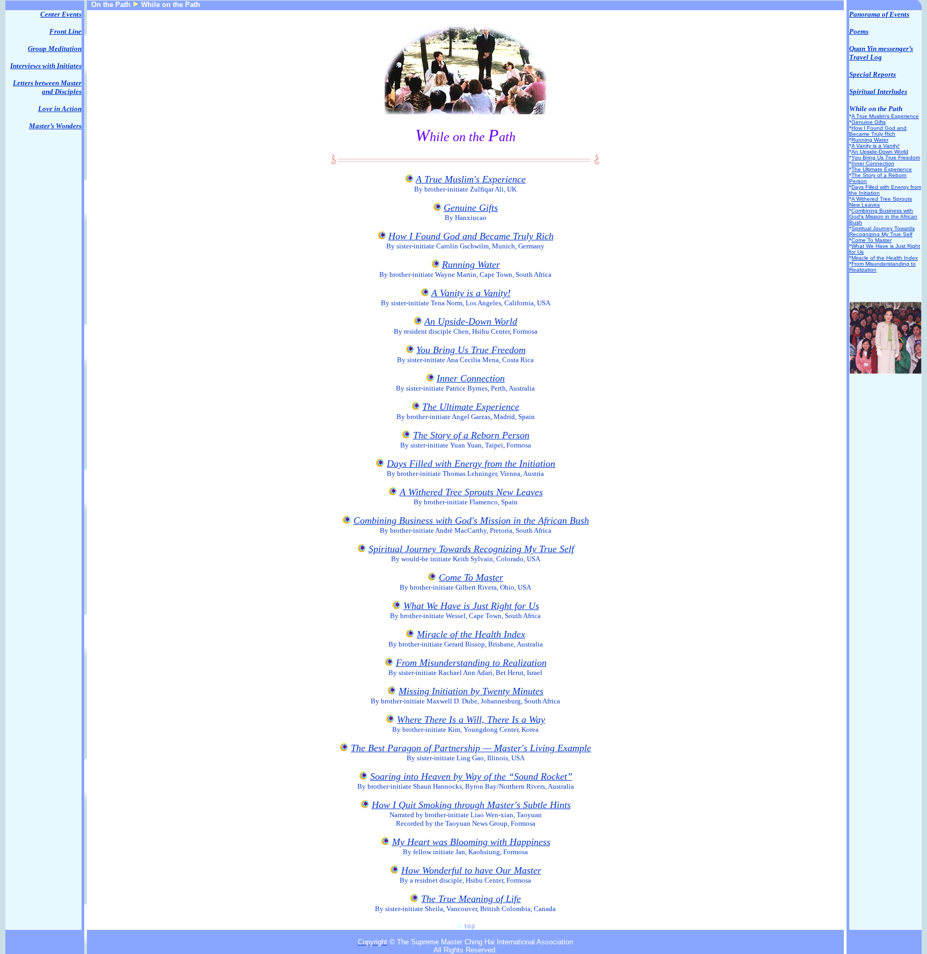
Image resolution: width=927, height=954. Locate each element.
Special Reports (872, 74)
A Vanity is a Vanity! (471, 293)
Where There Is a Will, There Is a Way (471, 719)
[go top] (465, 926)
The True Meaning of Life (471, 898)
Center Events (61, 14)
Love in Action (60, 109)
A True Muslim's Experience (471, 179)
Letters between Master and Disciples (47, 87)
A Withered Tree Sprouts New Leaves (471, 492)
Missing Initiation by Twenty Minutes (471, 691)
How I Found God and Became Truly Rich (471, 236)
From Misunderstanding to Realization (471, 662)
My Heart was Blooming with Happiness (471, 841)
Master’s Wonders (55, 126)
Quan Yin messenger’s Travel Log (881, 53)
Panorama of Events (879, 14)
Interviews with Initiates (46, 66)
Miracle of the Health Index (471, 634)
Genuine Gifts (471, 207)
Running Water (471, 264)
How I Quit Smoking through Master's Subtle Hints (471, 804)
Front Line (65, 31)
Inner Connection (471, 378)
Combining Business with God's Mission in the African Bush (471, 520)
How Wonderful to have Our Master (471, 870)
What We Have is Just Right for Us (471, 605)
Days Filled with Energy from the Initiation (471, 463)
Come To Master (471, 577)
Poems (859, 31)
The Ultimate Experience (470, 406)
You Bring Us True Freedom (471, 349)
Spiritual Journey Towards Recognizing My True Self (471, 549)
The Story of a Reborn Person (471, 435)
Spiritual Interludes (878, 91)
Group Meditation (55, 49)
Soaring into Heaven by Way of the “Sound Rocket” (471, 776)
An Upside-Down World (470, 321)
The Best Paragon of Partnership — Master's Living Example (471, 748)
